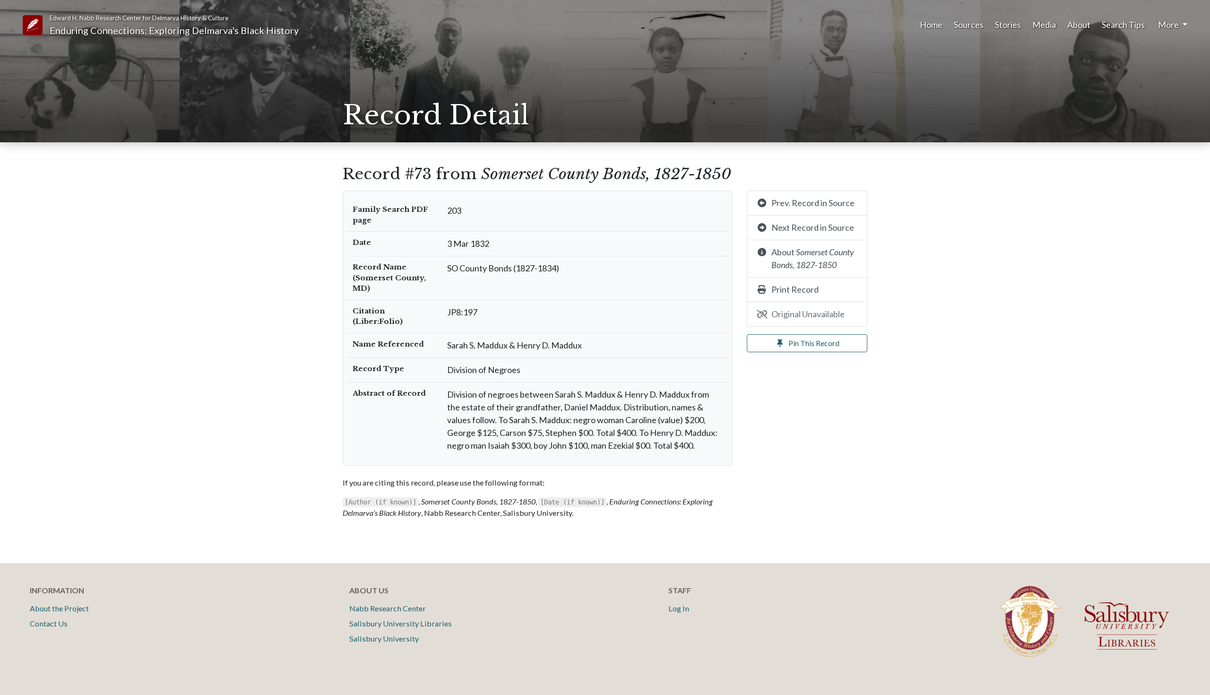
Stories (1008, 24)
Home (931, 24)
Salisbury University (384, 638)
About (1078, 24)
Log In (678, 608)
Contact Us (49, 623)
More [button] (1169, 24)
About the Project (59, 608)
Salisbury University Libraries (400, 623)
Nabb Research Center (387, 608)
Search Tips (1123, 24)
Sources (969, 24)
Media (1044, 24)
